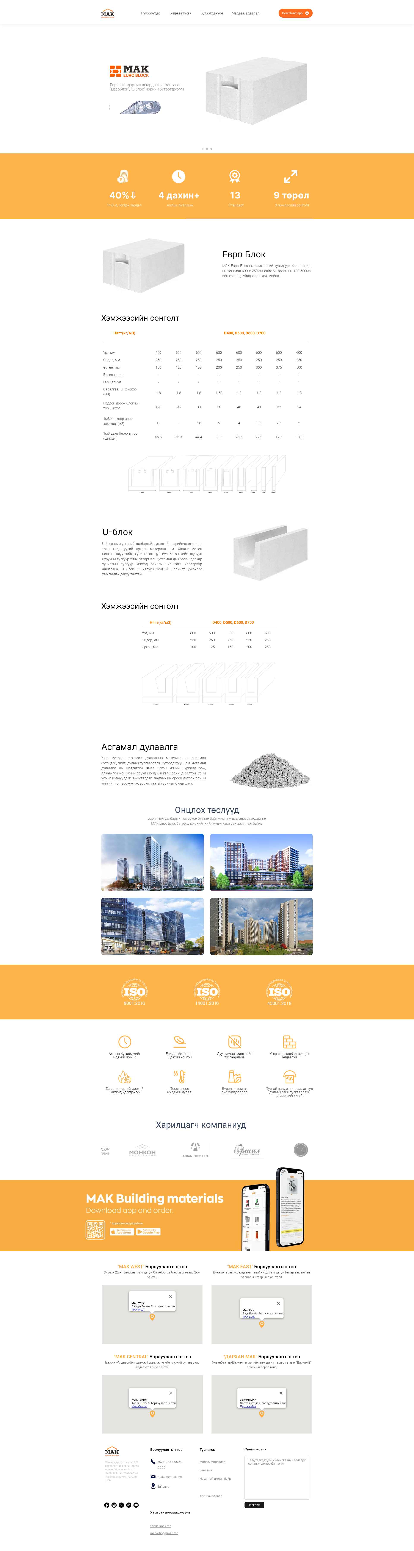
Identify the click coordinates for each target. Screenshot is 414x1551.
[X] (121, 1505)
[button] (211, 13)
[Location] (153, 1486)
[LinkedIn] (128, 1505)
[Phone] (153, 1461)
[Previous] (19, 82)
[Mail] (153, 1476)
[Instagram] (114, 1505)
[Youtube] (136, 1505)
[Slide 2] (207, 149)
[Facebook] (106, 1505)
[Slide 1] (203, 149)
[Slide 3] (211, 149)
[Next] (395, 82)
